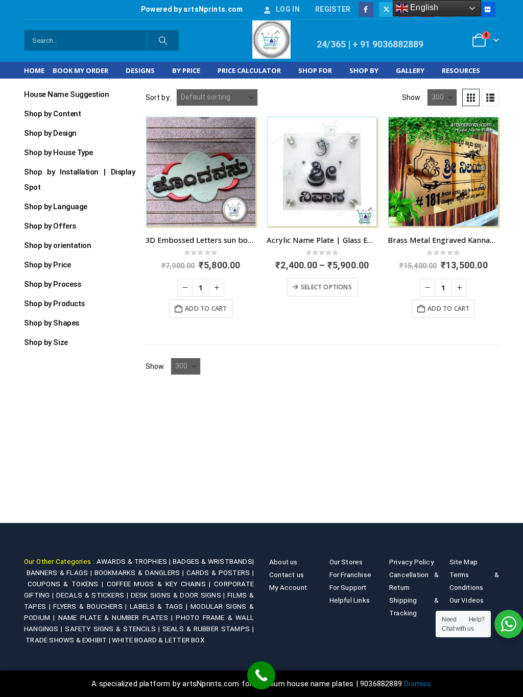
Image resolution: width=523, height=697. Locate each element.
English (423, 7)
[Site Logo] (271, 39)
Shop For (315, 70)
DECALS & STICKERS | (93, 595)
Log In (288, 9)
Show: (412, 97)
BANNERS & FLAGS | (60, 572)
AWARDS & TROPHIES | (134, 561)
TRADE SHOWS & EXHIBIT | (69, 640)
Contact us (286, 574)
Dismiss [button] (417, 683)
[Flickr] (487, 9)
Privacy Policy (411, 562)
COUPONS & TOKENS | (67, 584)
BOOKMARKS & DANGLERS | (140, 572)
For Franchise (350, 574)
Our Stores (346, 562)
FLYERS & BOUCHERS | (91, 606)
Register (333, 9)
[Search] (163, 40)
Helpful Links (349, 600)
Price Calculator (249, 70)
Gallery (410, 70)
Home (34, 70)
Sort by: (159, 97)
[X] (386, 9)
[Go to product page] (201, 172)
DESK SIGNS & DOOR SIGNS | (179, 595)
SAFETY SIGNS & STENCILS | (113, 629)
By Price (186, 70)
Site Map (463, 562)
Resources (461, 70)
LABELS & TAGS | (160, 606)
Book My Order (80, 70)
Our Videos (466, 600)
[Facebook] (366, 9)
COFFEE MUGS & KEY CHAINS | (160, 584)
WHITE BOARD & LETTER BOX (158, 640)
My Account (288, 587)
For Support (348, 587)
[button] (471, 97)
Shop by (363, 70)
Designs (140, 70)
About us (283, 562)
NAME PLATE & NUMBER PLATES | (117, 617)
